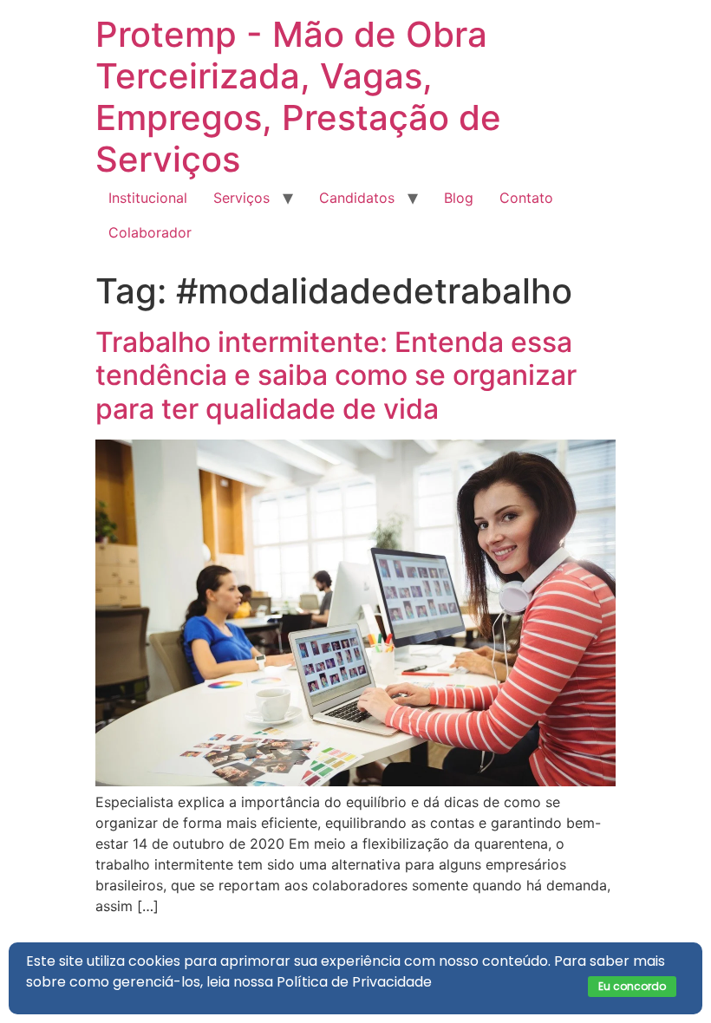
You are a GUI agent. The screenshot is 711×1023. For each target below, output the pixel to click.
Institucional (147, 197)
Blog (458, 197)
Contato (526, 197)
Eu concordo (632, 986)
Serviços (241, 197)
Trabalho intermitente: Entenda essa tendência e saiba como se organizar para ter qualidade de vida (336, 375)
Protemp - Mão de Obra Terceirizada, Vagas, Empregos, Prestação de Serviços (298, 96)
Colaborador (150, 232)
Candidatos (357, 197)
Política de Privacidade (354, 982)
